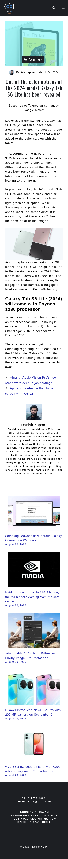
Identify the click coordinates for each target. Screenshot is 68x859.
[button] (53, 8)
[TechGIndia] (10, 8)
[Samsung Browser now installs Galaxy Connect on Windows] (34, 528)
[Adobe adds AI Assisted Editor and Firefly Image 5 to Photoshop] (34, 646)
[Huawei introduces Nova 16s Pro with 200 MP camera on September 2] (34, 702)
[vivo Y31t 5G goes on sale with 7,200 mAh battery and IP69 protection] (34, 759)
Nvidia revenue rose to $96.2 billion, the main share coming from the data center (32, 597)
